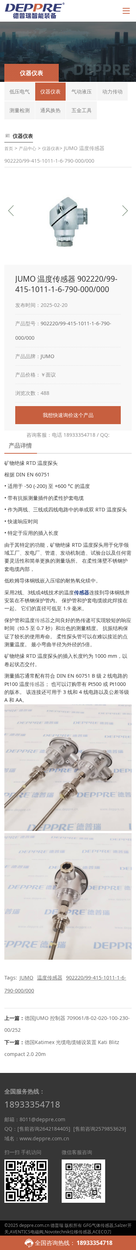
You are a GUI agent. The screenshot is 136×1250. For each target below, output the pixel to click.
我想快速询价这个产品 (68, 414)
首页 (8, 148)
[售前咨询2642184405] (43, 1128)
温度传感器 (49, 977)
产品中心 (27, 148)
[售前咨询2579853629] (99, 1128)
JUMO (47, 356)
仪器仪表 (50, 148)
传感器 (42, 620)
